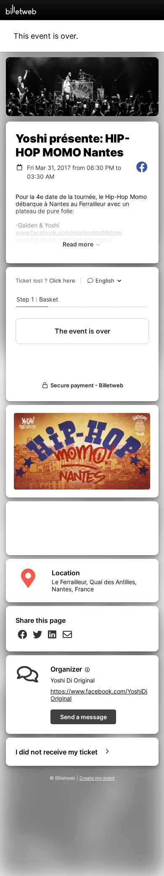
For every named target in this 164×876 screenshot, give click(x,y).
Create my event (97, 778)
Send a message (83, 716)
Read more (79, 244)
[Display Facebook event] (141, 172)
